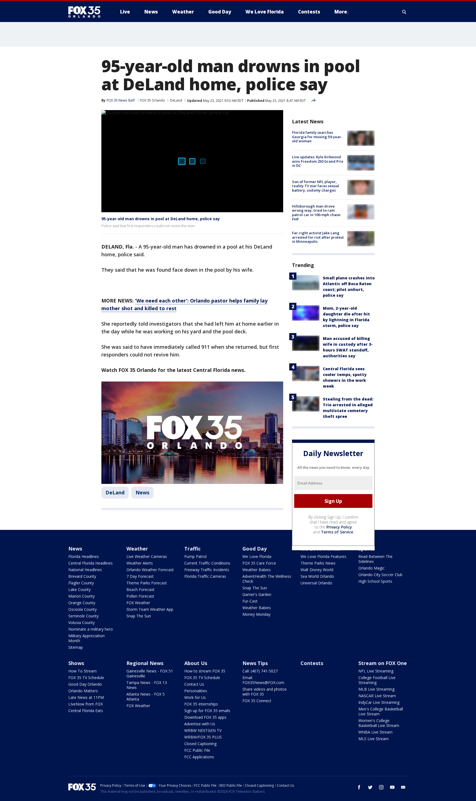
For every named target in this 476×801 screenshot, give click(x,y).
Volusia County (81, 622)
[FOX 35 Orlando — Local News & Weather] (86, 11)
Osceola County (82, 609)
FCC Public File (197, 750)
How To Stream (82, 671)
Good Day (254, 548)
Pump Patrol (195, 556)
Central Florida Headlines (90, 563)
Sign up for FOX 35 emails (207, 710)
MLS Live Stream (373, 738)
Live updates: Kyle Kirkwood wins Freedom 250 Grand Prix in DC (317, 161)
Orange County (81, 602)
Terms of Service (337, 532)
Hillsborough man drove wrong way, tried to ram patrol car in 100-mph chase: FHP (316, 213)
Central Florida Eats (85, 710)
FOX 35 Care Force (259, 563)
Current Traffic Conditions (207, 563)
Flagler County (81, 582)
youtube (392, 787)
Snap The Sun (138, 616)
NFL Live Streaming (375, 671)
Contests (312, 663)
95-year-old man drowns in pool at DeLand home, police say (160, 218)
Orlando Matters (83, 690)
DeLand (176, 100)
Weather (137, 548)
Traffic (192, 548)
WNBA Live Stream (375, 732)
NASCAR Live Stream (377, 695)
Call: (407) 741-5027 (260, 671)
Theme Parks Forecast (146, 582)
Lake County (79, 589)
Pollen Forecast (140, 596)
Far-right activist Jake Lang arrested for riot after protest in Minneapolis (318, 237)
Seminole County (83, 616)
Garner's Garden (256, 594)
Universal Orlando (316, 582)
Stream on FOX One (382, 663)
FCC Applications (199, 756)
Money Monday (256, 614)
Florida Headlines (83, 556)
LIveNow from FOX (85, 704)
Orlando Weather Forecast (150, 569)
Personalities (195, 690)
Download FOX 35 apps (205, 717)
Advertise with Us (199, 723)
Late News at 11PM (86, 697)
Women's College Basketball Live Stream (378, 723)
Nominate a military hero (90, 629)
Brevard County (82, 576)
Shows (76, 663)
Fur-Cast (250, 601)
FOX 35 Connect (256, 700)
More (340, 12)
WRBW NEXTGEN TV (202, 730)
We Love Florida (256, 556)
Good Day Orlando (85, 684)
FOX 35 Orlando (152, 100)
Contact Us (194, 684)
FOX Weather (138, 602)
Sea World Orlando (317, 576)
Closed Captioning (200, 743)
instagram (381, 787)
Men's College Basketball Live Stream (380, 711)
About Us (195, 663)
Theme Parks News (318, 563)
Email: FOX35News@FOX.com (263, 680)
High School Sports (375, 581)
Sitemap (75, 647)
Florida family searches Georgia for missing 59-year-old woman (317, 136)
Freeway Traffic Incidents (206, 569)
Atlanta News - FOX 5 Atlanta (145, 696)
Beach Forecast (140, 589)
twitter (370, 787)
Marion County (81, 596)
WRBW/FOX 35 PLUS (203, 737)
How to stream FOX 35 (204, 671)
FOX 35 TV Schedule (86, 677)
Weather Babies (256, 569)
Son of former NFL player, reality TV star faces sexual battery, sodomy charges (315, 186)
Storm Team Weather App (149, 609)
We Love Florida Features (323, 556)
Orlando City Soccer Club (380, 574)
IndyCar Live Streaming (378, 702)
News (142, 492)
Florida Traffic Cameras (205, 576)
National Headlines (85, 569)
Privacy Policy (339, 527)
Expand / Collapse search (404, 12)
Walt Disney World (317, 569)
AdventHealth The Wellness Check (266, 579)
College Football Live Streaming (377, 680)
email (403, 787)
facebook (359, 787)
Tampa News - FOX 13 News (146, 685)
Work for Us (195, 697)
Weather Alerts (139, 563)
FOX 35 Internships (201, 704)
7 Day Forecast (140, 576)
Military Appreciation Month (86, 638)
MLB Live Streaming (376, 689)
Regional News (144, 663)
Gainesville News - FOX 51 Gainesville (149, 673)
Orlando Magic (371, 568)
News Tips (255, 663)
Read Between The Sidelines (375, 559)
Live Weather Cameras (146, 556)
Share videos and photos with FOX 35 (264, 691)
